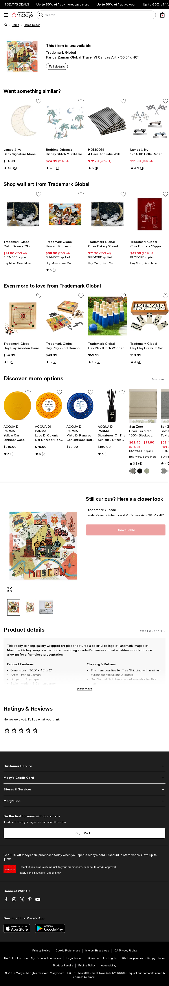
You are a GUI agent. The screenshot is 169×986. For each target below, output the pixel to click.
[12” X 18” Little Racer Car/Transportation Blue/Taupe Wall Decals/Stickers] (149, 121)
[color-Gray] (164, 471)
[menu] (6, 15)
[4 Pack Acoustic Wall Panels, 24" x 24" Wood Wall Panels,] (107, 121)
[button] (43, 556)
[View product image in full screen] (9, 589)
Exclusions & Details (32, 872)
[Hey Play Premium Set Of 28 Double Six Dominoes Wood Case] (149, 316)
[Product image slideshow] (43, 546)
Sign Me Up (84, 833)
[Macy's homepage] (5, 25)
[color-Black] (139, 471)
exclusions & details (120, 674)
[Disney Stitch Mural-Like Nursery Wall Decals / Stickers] (65, 121)
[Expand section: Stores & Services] (84, 789)
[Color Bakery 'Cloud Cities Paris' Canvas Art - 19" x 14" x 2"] (23, 214)
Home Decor (32, 24)
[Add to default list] (38, 101)
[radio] (132, 471)
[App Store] (17, 928)
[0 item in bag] (162, 15)
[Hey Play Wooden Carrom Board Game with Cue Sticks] (23, 316)
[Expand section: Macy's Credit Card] (84, 777)
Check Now (53, 872)
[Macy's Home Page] (22, 15)
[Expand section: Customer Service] (84, 766)
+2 (152, 471)
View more (84, 689)
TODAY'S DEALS (16, 4)
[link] (23, 158)
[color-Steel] (132, 471)
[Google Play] (50, 928)
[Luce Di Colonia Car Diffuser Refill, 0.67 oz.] (49, 406)
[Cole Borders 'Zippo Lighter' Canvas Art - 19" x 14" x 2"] (149, 214)
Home (15, 24)
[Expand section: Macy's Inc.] (84, 801)
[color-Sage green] (146, 471)
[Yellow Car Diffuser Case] (17, 406)
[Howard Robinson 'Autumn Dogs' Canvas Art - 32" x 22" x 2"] (65, 214)
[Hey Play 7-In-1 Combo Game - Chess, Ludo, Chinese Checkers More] (65, 316)
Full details (57, 66)
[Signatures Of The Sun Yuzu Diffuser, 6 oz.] (112, 406)
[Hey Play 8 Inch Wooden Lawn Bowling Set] (107, 316)
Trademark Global (61, 52)
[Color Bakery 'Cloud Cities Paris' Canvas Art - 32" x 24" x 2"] (107, 214)
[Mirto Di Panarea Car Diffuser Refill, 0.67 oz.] (80, 406)
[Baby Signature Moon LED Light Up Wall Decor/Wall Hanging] (23, 121)
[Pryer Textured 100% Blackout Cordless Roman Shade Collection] (143, 406)
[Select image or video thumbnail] (13, 607)
